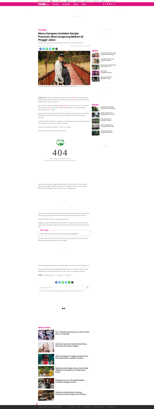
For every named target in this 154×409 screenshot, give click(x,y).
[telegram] (50, 49)
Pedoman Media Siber (99, 407)
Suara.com (54, 1)
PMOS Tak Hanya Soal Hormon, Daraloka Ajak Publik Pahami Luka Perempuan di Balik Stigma (107, 125)
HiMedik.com (105, 1)
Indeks (83, 4)
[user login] (104, 4)
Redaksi (79, 407)
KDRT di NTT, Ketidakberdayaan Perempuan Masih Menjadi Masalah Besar (108, 71)
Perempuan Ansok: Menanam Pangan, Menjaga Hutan (106, 119)
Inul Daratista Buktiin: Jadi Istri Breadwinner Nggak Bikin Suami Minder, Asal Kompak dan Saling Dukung (108, 53)
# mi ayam (68, 275)
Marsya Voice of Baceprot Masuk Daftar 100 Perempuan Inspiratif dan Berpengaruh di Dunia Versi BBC (108, 65)
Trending (55, 4)
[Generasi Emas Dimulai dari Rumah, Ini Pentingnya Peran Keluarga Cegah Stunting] (95, 108)
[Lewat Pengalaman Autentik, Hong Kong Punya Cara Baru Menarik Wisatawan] (95, 133)
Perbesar (86, 53)
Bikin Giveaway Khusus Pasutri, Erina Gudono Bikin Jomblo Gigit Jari (60, 233)
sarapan (72, 97)
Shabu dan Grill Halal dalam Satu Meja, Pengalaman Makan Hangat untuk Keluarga (70, 393)
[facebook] (40, 49)
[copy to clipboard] (56, 49)
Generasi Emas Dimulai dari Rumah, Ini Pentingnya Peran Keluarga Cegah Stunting (108, 107)
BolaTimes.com (71, 1)
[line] (47, 49)
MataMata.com (62, 1)
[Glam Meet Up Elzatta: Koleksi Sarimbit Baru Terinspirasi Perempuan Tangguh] (46, 347)
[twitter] (43, 49)
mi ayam (48, 107)
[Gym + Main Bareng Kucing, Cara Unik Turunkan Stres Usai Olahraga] (46, 335)
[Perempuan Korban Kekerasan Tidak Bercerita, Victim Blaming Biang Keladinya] (95, 79)
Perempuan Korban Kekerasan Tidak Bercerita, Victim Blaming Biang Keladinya (108, 77)
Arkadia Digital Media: (43, 1)
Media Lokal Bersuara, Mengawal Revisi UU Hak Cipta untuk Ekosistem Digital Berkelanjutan (107, 113)
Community (66, 4)
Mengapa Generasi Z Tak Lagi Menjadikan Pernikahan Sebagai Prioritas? (69, 381)
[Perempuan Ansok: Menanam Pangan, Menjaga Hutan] (95, 121)
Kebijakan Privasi (111, 407)
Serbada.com (113, 1)
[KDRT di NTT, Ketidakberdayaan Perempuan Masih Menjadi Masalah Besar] (95, 73)
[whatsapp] (53, 49)
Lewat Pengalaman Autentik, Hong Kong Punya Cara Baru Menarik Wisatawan (108, 131)
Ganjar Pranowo (63, 105)
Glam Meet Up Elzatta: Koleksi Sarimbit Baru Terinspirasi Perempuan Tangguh (71, 345)
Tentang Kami (86, 407)
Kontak (72, 407)
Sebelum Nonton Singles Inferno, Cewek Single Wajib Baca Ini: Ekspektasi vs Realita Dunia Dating (71, 370)
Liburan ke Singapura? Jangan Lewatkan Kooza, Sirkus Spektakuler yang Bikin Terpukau (71, 357)
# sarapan (60, 275)
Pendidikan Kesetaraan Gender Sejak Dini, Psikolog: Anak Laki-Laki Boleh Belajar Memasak (107, 59)
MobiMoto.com (88, 1)
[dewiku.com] (44, 4)
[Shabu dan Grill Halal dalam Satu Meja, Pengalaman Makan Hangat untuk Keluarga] (46, 395)
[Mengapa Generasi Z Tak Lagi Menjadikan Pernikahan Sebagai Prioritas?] (46, 383)
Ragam (75, 4)
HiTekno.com (79, 1)
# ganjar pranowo (49, 275)
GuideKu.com (96, 1)
